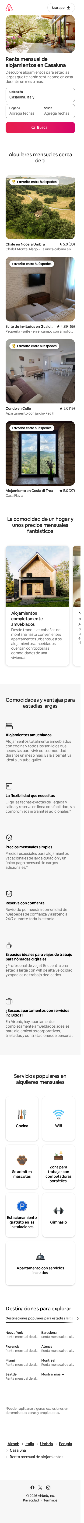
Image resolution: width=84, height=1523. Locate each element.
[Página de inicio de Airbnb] (9, 7)
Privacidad (31, 1500)
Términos (50, 1500)
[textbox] (22, 113)
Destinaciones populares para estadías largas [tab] (40, 1318)
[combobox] (40, 97)
